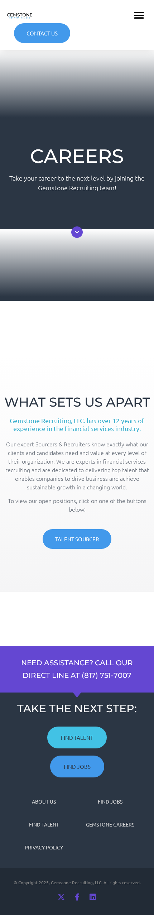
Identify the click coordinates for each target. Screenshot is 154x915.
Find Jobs (110, 801)
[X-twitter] (61, 897)
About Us (44, 801)
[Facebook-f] (77, 897)
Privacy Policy (44, 847)
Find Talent (44, 824)
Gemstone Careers (110, 824)
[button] (139, 15)
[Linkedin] (92, 897)
